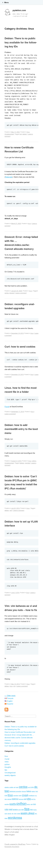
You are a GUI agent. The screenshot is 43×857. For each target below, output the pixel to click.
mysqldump (31, 795)
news (7, 761)
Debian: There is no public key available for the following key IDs (21, 42)
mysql (7, 759)
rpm (34, 804)
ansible (11, 787)
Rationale (8, 177)
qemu (28, 804)
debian (24, 134)
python (34, 461)
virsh (15, 813)
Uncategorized (9, 134)
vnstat (18, 813)
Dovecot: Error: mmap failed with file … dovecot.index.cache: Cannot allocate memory (19, 737)
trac (31, 809)
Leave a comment (20, 293)
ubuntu (9, 813)
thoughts (8, 767)
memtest (27, 463)
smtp (19, 809)
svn (22, 809)
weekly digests (10, 775)
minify (20, 795)
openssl (9, 799)
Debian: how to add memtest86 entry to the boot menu (21, 429)
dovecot (11, 293)
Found (7, 406)
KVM (6, 795)
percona (21, 799)
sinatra (15, 809)
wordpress (15, 817)
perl (11, 510)
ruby (7, 809)
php (29, 798)
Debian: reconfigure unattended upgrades (20, 743)
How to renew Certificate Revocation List (20, 732)
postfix (12, 803)
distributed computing (15, 791)
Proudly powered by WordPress (15, 844)
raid (32, 804)
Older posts (10, 695)
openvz (15, 798)
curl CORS (31, 787)
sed (10, 809)
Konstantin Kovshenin (12, 846)
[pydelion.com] (7, 12)
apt (21, 134)
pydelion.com (19, 10)
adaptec (7, 787)
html (37, 791)
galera (33, 791)
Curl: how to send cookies (20, 346)
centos (7, 293)
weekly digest (27, 813)
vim (14, 686)
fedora (28, 791)
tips (6, 770)
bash (17, 787)
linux (28, 132)
